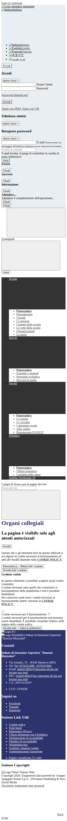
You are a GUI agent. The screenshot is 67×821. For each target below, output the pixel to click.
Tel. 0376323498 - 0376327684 (33, 665)
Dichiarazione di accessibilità (26, 738)
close (6, 272)
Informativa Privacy (20, 731)
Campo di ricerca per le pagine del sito (24, 484)
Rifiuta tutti (32, 566)
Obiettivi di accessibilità (23, 741)
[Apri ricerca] (36, 222)
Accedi (6, 65)
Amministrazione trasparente (25, 751)
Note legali (15, 728)
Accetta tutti (15, 570)
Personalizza (10, 566)
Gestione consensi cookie (24, 748)
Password (42, 88)
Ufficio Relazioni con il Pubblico (28, 734)
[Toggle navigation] (30, 255)
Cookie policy (17, 724)
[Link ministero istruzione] (17, 6)
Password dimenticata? (14, 95)
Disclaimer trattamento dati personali (22, 785)
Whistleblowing (18, 744)
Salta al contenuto (11, 3)
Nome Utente (44, 84)
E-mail (40, 142)
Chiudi (6, 170)
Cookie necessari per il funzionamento (24, 614)
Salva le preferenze (30, 628)
